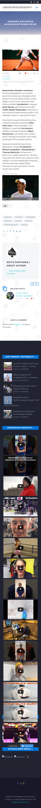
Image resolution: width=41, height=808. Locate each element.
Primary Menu (37, 7)
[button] (32, 284)
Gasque (19, 217)
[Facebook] (31, 2)
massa (18, 221)
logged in (18, 324)
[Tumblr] (13, 231)
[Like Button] (5, 205)
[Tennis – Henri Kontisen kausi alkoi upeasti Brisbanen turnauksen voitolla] (11, 297)
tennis (24, 225)
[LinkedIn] (17, 231)
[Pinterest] (10, 231)
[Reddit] (20, 231)
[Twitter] (34, 2)
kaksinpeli (30, 217)
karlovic (8, 221)
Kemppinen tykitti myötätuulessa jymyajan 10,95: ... (26, 400)
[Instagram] (37, 2)
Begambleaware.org (20, 802)
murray (28, 221)
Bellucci (8, 217)
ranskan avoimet (11, 225)
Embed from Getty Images (10, 173)
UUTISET (6, 79)
